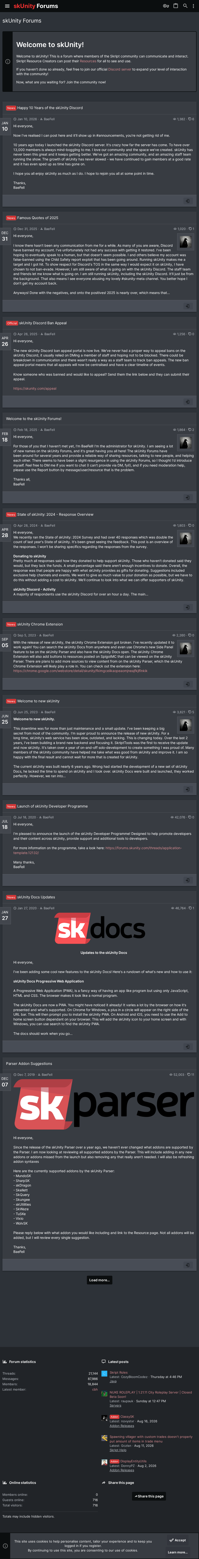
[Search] (185, 6)
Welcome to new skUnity (33, 701)
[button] (7, 6)
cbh (95, 1389)
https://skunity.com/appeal (34, 388)
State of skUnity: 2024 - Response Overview (50, 514)
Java (113, 1381)
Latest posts (118, 1362)
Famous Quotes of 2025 (32, 217)
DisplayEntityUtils (129, 1461)
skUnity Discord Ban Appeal (37, 323)
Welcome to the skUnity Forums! (33, 418)
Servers (115, 1405)
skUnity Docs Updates (31, 897)
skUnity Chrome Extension (35, 624)
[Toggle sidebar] (193, 6)
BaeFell (49, 119)
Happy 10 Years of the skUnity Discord (45, 107)
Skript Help (118, 1450)
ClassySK (122, 1416)
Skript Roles (119, 1372)
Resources (88, 61)
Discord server (119, 69)
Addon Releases (122, 1426)
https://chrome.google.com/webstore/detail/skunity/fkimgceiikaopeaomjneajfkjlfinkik (80, 671)
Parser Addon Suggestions (29, 1063)
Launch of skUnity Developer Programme (47, 806)
